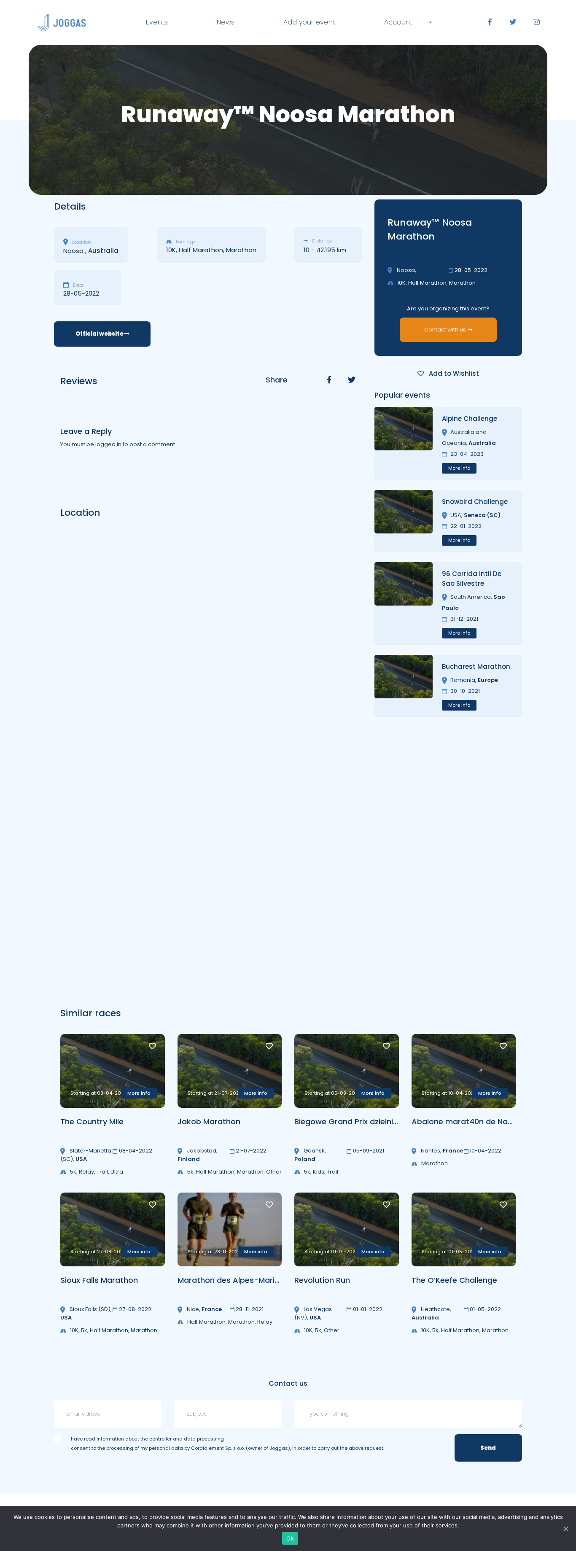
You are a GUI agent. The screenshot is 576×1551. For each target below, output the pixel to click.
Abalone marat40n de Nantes (468, 1121)
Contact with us (445, 330)
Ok (290, 1538)
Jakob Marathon (209, 1121)
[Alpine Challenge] (403, 443)
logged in (108, 444)
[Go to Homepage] (62, 22)
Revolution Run (322, 1280)
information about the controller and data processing (160, 1438)
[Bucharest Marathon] (403, 686)
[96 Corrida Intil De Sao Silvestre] (403, 603)
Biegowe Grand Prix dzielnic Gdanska (364, 1121)
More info (459, 468)
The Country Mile (92, 1121)
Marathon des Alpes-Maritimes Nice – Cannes (265, 1280)
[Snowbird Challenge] (403, 521)
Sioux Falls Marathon (99, 1280)
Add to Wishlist (453, 373)
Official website (99, 334)
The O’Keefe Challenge (454, 1280)
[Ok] (565, 1528)
